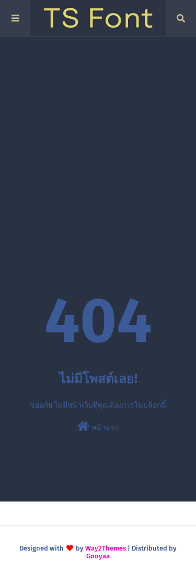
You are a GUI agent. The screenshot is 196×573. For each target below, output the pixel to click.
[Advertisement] (98, 139)
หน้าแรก (104, 427)
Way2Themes (105, 548)
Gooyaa (98, 556)
